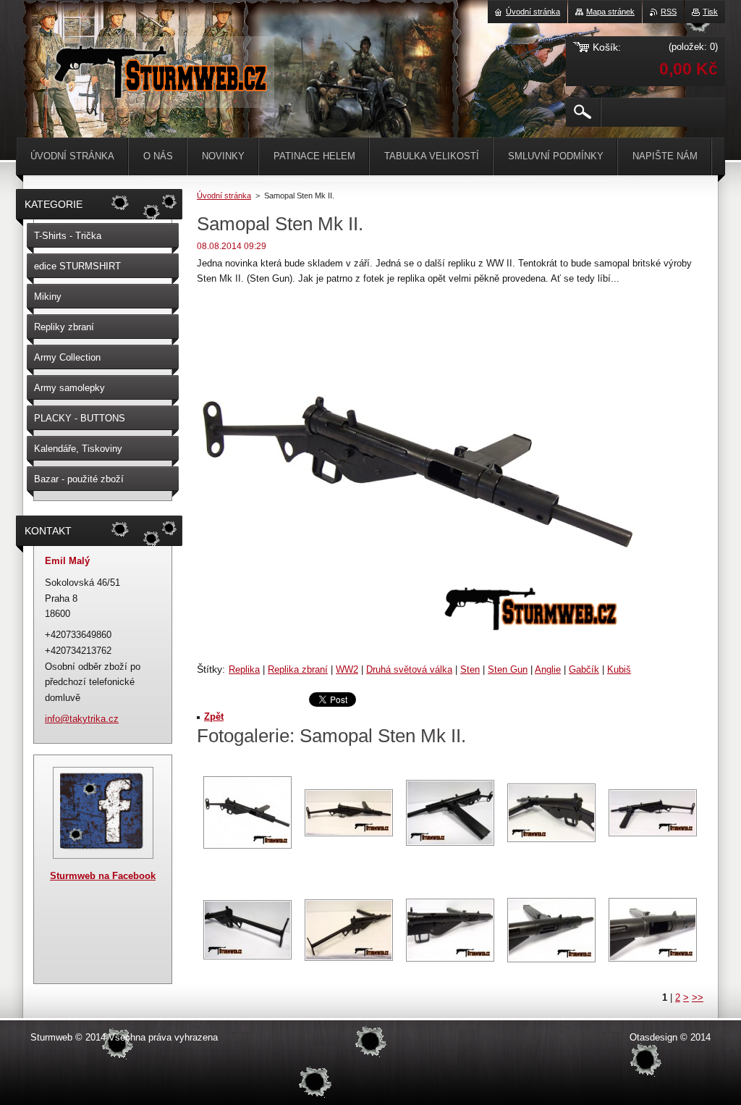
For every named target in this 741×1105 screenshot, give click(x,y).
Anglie (548, 669)
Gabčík (584, 669)
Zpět (214, 716)
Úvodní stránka (224, 195)
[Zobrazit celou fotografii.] (247, 812)
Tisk (710, 11)
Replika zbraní (298, 669)
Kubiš (619, 669)
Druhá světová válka (409, 669)
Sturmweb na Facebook (103, 875)
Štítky (209, 669)
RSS (669, 11)
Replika (244, 669)
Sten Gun (508, 669)
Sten (470, 669)
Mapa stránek (610, 11)
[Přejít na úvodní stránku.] (159, 94)
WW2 (347, 669)
